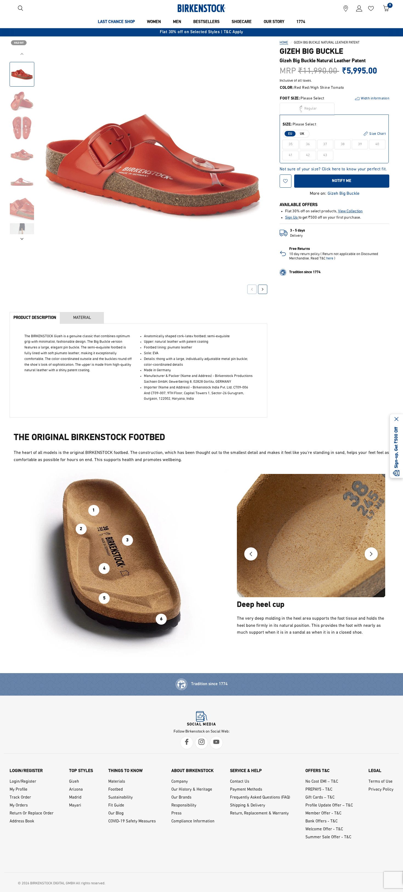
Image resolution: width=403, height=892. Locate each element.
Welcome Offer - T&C (324, 829)
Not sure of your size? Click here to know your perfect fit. (333, 169)
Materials (116, 782)
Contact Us (239, 782)
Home (284, 42)
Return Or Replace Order (31, 813)
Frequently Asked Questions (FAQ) (260, 798)
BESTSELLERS (206, 22)
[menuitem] (116, 22)
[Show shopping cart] (384, 8)
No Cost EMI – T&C (321, 782)
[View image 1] (22, 74)
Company (179, 782)
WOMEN (154, 22)
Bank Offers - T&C (321, 821)
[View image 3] (22, 128)
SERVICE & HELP (246, 771)
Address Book (22, 821)
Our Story (274, 22)
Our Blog (116, 813)
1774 (300, 22)
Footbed (115, 790)
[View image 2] (22, 101)
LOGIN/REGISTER (26, 771)
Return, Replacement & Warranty (259, 813)
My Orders (19, 806)
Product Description (34, 318)
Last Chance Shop (116, 22)
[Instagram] (201, 742)
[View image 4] (22, 154)
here (329, 258)
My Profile (18, 790)
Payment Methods (246, 790)
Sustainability (120, 798)
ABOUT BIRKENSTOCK (192, 771)
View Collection (350, 211)
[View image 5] (22, 181)
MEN (177, 22)
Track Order (20, 798)
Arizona (76, 790)
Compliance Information (192, 821)
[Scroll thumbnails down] (22, 238)
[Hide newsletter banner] (396, 420)
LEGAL (374, 771)
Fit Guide (116, 806)
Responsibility (183, 806)
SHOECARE (242, 22)
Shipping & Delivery (247, 806)
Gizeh (74, 782)
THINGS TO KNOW (125, 771)
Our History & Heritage (191, 790)
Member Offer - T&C (323, 813)
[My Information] (357, 8)
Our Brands (181, 798)
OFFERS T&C (317, 771)
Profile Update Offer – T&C (329, 806)
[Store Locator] (345, 8)
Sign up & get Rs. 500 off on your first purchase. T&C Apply (204, 32)
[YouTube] (216, 742)
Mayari (75, 806)
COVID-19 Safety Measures (132, 821)
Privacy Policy (380, 790)
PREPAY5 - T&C (318, 790)
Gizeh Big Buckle (343, 193)
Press (176, 813)
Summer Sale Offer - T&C (328, 837)
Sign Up (292, 217)
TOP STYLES (81, 771)
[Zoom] (255, 62)
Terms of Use (380, 782)
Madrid (75, 798)
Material (82, 318)
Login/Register (23, 782)
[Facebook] (186, 742)
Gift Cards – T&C (319, 798)
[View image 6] (22, 208)
